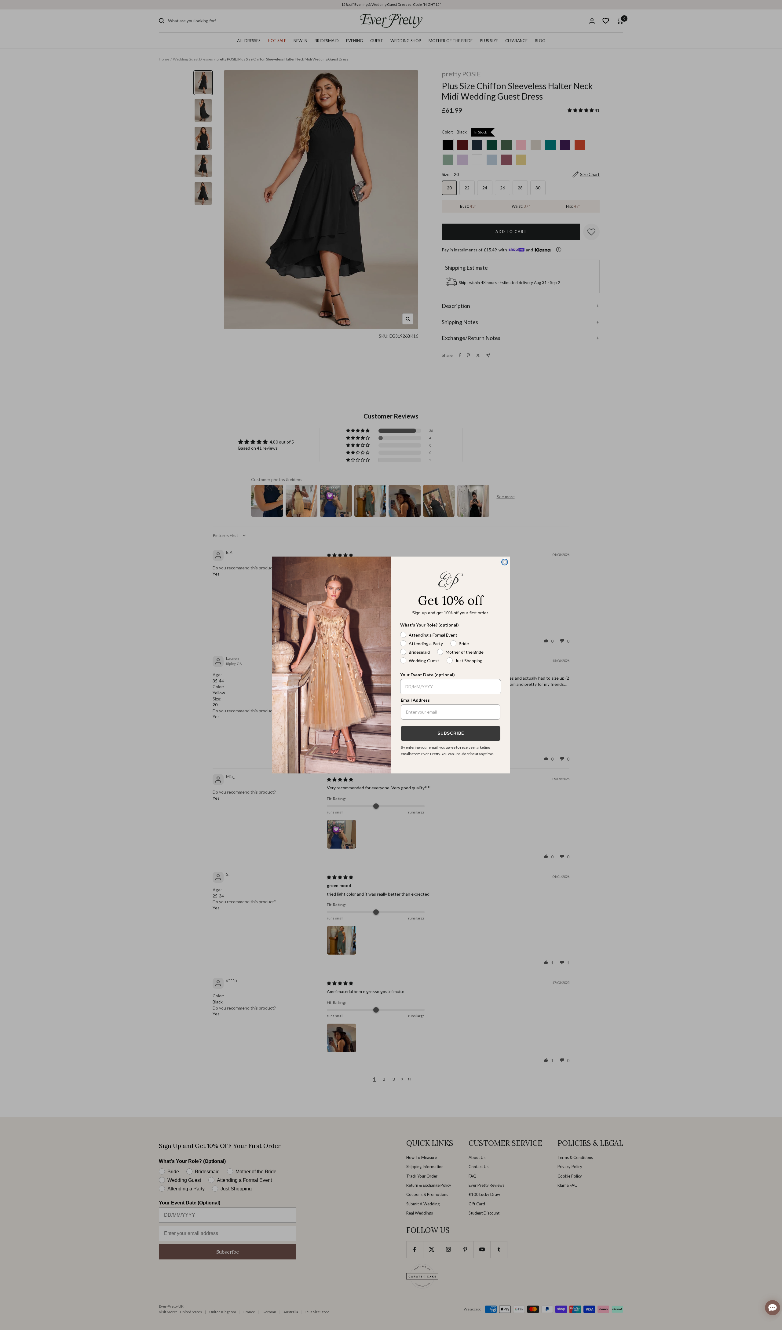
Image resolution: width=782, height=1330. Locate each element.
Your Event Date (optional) (427, 674)
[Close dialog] (505, 562)
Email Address (415, 700)
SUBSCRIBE (450, 733)
